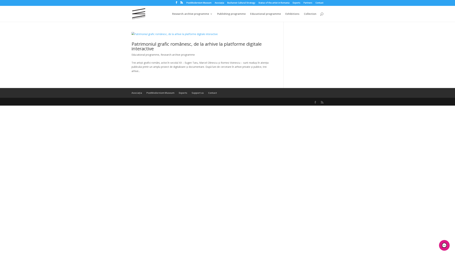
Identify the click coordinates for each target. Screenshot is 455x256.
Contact (319, 3)
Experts (296, 3)
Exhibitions (292, 14)
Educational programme (265, 14)
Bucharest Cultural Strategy (241, 3)
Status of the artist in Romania (274, 3)
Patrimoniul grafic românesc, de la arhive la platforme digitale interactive (197, 46)
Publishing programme (231, 14)
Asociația (219, 3)
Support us (198, 92)
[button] (444, 245)
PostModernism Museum (199, 3)
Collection (310, 14)
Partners (308, 3)
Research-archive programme (190, 14)
